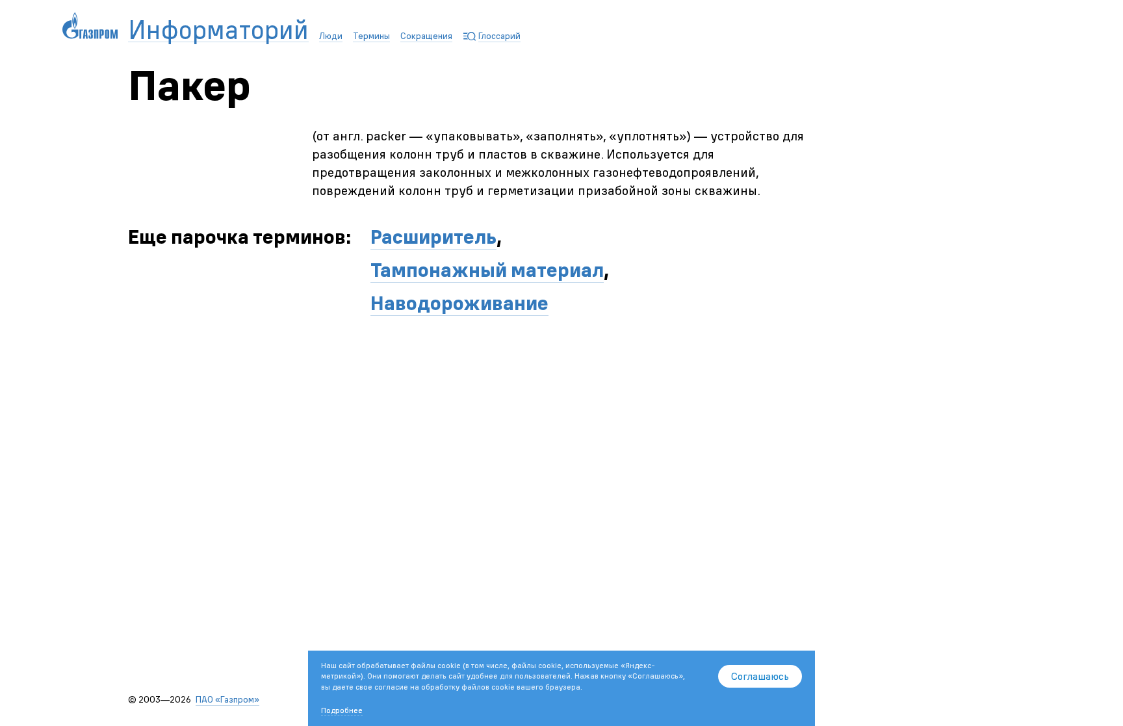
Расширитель (433, 237)
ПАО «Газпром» (227, 699)
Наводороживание (459, 303)
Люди (330, 36)
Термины (371, 36)
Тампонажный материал (487, 270)
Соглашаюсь (760, 675)
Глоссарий (499, 36)
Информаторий (218, 30)
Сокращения (426, 36)
